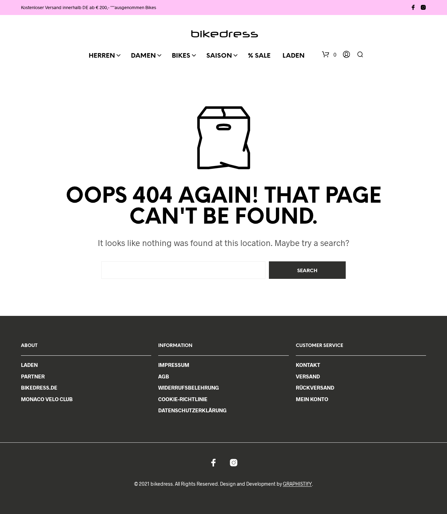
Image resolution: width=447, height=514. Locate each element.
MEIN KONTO (312, 399)
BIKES (181, 56)
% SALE (259, 56)
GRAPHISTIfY (297, 484)
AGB (163, 376)
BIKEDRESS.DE (39, 387)
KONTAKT (308, 365)
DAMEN (143, 56)
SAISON (219, 56)
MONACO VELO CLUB (47, 399)
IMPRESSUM (173, 365)
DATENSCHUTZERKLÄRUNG (192, 410)
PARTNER (33, 376)
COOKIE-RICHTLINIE (182, 399)
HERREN (102, 56)
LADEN (294, 56)
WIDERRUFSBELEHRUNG (188, 387)
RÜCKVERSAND (315, 387)
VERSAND (308, 376)
